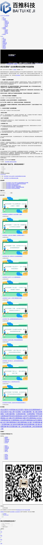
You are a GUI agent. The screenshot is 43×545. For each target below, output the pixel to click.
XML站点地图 (27, 509)
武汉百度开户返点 (6, 412)
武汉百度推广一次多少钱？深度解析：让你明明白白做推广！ (14, 235)
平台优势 (4, 18)
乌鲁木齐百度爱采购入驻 (30, 418)
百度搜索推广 (7, 439)
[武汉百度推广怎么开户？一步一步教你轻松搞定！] (15, 275)
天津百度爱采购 (10, 422)
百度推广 (15, 63)
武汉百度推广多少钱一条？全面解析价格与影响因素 (16, 183)
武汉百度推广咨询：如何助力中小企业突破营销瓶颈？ (13, 256)
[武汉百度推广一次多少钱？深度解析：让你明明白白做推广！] (15, 233)
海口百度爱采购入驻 (15, 420)
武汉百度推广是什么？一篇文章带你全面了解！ (11, 381)
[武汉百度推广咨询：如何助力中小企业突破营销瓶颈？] (15, 254)
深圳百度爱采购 (18, 424)
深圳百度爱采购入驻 (30, 424)
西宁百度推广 (17, 412)
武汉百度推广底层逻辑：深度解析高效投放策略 (15, 187)
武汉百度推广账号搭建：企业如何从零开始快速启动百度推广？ (14, 402)
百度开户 (6, 32)
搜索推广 (6, 20)
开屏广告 (6, 25)
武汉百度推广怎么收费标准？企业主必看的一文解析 (12, 214)
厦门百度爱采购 (35, 422)
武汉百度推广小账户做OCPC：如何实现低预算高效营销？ (13, 360)
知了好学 (6, 24)
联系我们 (4, 34)
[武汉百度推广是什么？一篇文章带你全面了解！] (15, 379)
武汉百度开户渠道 (22, 409)
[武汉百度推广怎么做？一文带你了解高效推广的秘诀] (15, 296)
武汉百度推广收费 (8, 161)
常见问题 (6, 33)
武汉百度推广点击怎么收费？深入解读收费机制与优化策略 (15, 176)
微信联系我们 (2, 460)
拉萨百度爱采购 (27, 420)
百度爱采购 (7, 23)
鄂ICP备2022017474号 (20, 509)
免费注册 (7, 15)
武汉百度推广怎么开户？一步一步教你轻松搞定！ (12, 277)
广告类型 (4, 19)
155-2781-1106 (3, 15)
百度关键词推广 (10, 414)
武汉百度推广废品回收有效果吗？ (12, 184)
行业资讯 (6, 29)
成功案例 (4, 27)
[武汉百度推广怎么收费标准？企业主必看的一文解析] (15, 212)
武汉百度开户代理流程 (8, 409)
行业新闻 (4, 28)
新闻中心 (2, 453)
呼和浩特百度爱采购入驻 (16, 416)
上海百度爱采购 (26, 426)
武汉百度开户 (17, 511)
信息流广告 (7, 22)
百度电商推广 (31, 414)
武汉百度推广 (18, 75)
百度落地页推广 (21, 414)
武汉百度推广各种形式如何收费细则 (13, 188)
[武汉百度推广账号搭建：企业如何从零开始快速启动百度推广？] (15, 400)
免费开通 (2, 528)
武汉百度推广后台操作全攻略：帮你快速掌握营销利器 (13, 339)
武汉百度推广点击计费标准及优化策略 (11, 178)
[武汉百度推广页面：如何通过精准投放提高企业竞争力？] (15, 317)
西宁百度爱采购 (30, 416)
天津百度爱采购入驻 (23, 422)
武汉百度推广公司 (10, 63)
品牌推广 (6, 26)
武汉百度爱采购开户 (35, 409)
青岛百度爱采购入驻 (13, 426)
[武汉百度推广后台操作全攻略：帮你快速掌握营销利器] (15, 338)
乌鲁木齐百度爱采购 (15, 418)
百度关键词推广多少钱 (29, 412)
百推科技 (2, 511)
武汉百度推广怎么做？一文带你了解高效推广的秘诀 (12, 298)
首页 (3, 17)
